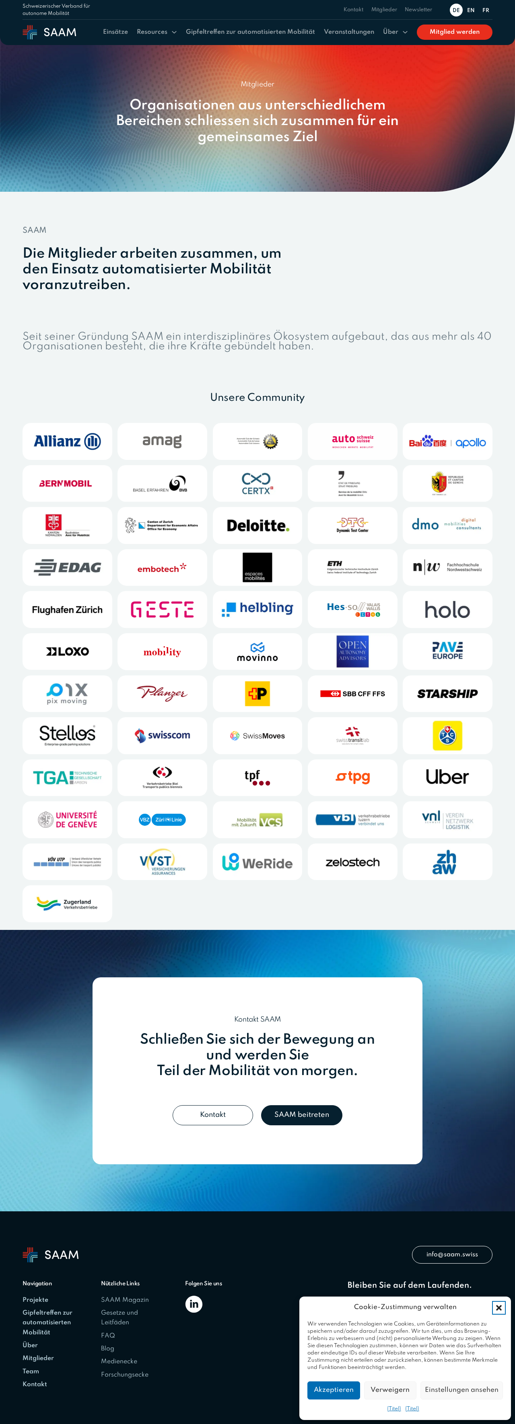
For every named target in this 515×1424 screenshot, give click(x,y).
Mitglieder (384, 9)
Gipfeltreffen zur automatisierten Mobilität (250, 32)
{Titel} (394, 1409)
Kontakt (353, 9)
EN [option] (471, 10)
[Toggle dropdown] (174, 32)
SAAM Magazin (125, 1300)
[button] (499, 1308)
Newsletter (418, 9)
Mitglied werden (455, 32)
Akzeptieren (334, 1390)
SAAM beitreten (301, 1114)
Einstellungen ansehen (462, 1390)
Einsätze (115, 32)
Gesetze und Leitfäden (119, 1318)
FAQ (108, 1336)
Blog (107, 1349)
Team (31, 1372)
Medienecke (119, 1361)
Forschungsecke (124, 1375)
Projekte (35, 1300)
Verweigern (390, 1390)
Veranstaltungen (349, 32)
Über (390, 32)
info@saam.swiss (452, 1255)
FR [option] (485, 10)
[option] (472, 10)
